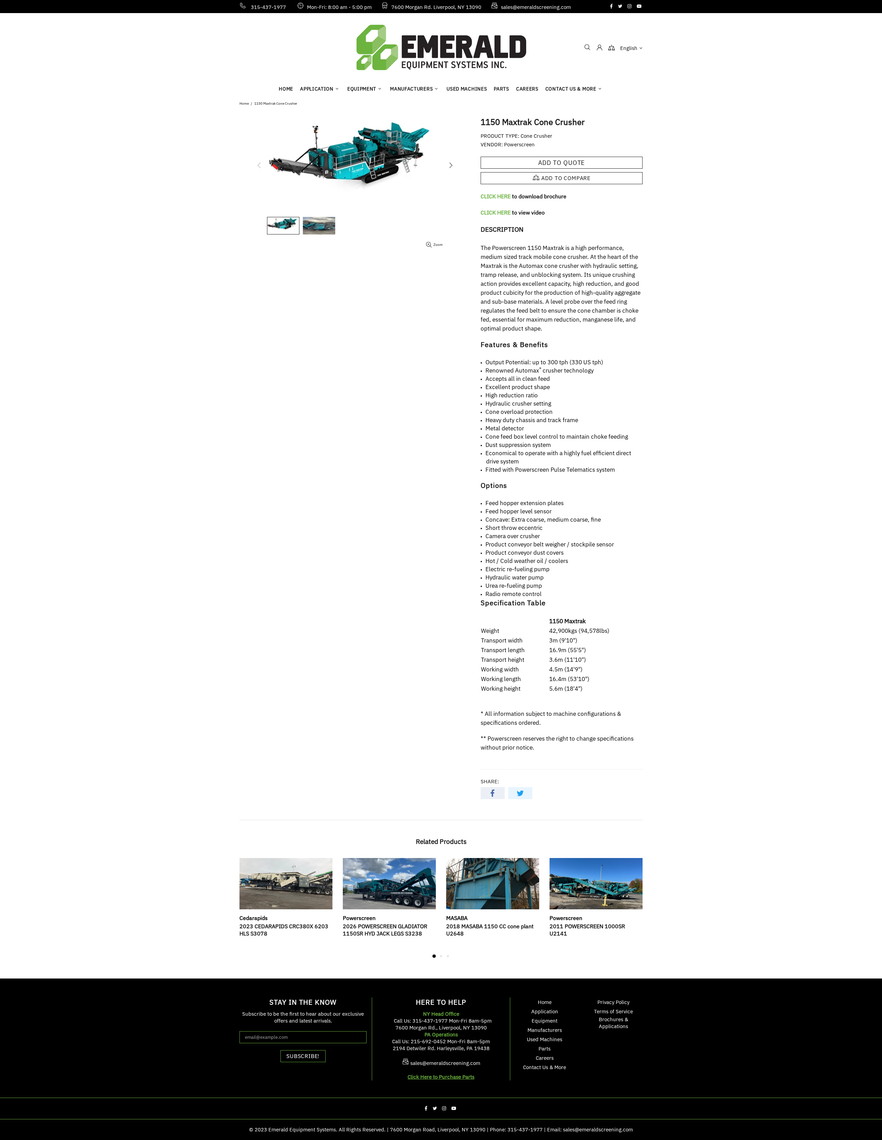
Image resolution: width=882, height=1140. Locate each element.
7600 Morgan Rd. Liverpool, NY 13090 (436, 7)
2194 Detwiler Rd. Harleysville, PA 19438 (441, 1048)
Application (544, 1011)
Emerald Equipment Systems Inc (441, 47)
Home (244, 103)
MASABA (457, 917)
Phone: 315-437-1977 (516, 1129)
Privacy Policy (613, 1002)
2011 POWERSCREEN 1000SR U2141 (587, 930)
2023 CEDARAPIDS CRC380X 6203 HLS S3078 (283, 930)
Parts (545, 1048)
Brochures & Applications (613, 1022)
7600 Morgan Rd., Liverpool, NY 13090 (441, 1027)
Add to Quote (561, 163)
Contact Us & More (544, 1067)
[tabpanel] (286, 905)
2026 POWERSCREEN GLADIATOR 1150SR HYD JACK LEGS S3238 (385, 930)
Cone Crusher (536, 136)
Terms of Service (613, 1011)
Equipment (544, 1020)
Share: (490, 781)
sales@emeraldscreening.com (536, 7)
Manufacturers (544, 1030)
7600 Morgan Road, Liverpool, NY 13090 (437, 1129)
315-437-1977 (268, 7)
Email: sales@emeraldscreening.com (590, 1129)
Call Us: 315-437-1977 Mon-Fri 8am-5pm (443, 1020)
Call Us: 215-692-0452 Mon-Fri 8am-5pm (441, 1041)
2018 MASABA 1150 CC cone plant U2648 (490, 930)
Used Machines (544, 1039)
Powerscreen (519, 144)
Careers (545, 1058)
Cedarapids (253, 917)
